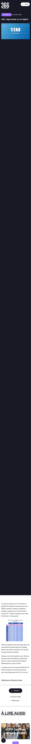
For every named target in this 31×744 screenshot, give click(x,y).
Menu (26, 4)
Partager (16, 691)
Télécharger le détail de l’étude (11, 680)
